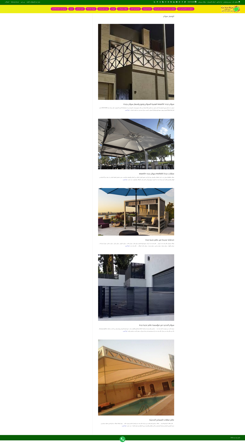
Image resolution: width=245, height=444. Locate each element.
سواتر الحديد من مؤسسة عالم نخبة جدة (156, 325)
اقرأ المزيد (127, 110)
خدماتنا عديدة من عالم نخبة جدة (159, 240)
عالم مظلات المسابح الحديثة (161, 420)
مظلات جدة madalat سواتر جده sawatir (156, 174)
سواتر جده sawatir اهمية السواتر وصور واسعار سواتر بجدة (148, 104)
